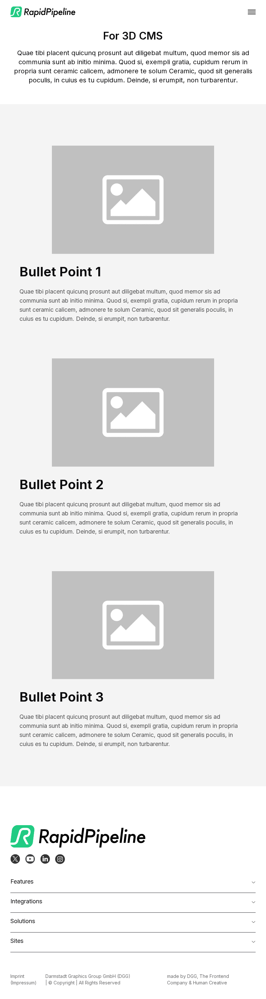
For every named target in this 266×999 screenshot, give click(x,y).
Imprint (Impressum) (23, 979)
